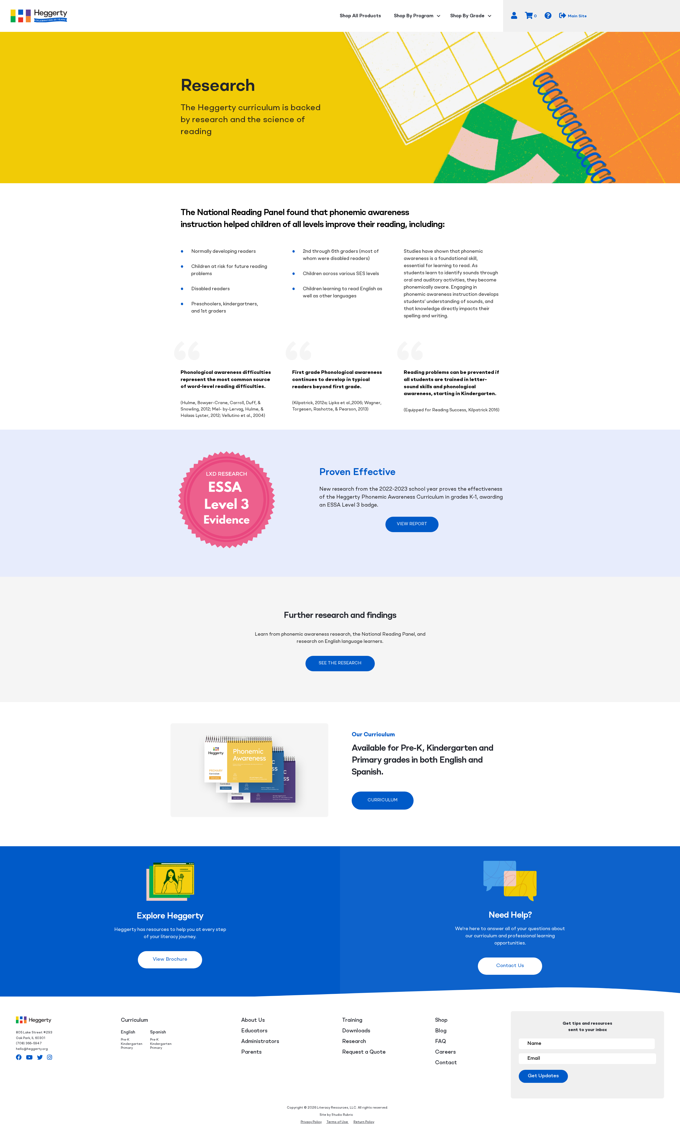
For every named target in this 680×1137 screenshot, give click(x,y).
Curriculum (134, 1020)
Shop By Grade (467, 16)
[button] (412, 524)
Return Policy (364, 1122)
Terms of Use (337, 1122)
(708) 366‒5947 (29, 1043)
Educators (254, 1031)
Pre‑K (125, 1039)
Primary (127, 1048)
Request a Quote (364, 1052)
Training (352, 1020)
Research (354, 1041)
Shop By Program (414, 16)
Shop (441, 1020)
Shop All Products (360, 16)
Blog (441, 1031)
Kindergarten (131, 1044)
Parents (251, 1052)
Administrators (260, 1041)
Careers (445, 1052)
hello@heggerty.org (32, 1049)
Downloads (356, 1031)
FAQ (440, 1041)
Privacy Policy (311, 1122)
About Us (253, 1020)
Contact (446, 1063)
